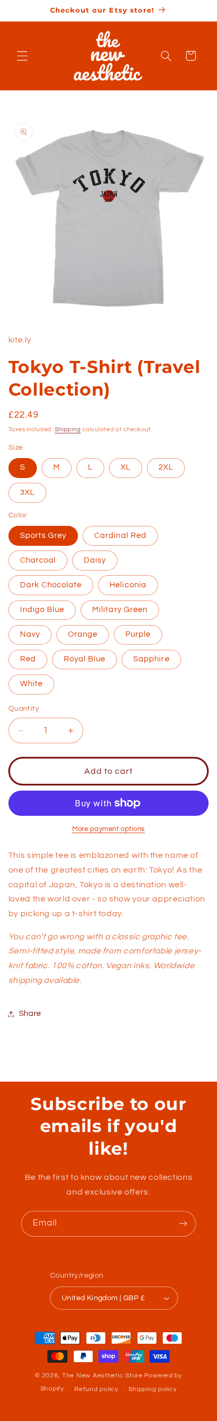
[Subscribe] (183, 1224)
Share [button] (30, 1014)
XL (126, 467)
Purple (138, 634)
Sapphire (151, 659)
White (31, 684)
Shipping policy (152, 1389)
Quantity (23, 708)
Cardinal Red (120, 536)
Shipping (68, 429)
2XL (166, 467)
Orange (82, 634)
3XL (27, 492)
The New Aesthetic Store (102, 1375)
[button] (22, 56)
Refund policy (96, 1389)
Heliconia (128, 585)
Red (28, 659)
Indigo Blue (42, 610)
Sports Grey (43, 536)
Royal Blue (85, 659)
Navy (30, 634)
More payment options (108, 829)
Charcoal (38, 560)
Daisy (95, 560)
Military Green (119, 610)
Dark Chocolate (51, 585)
